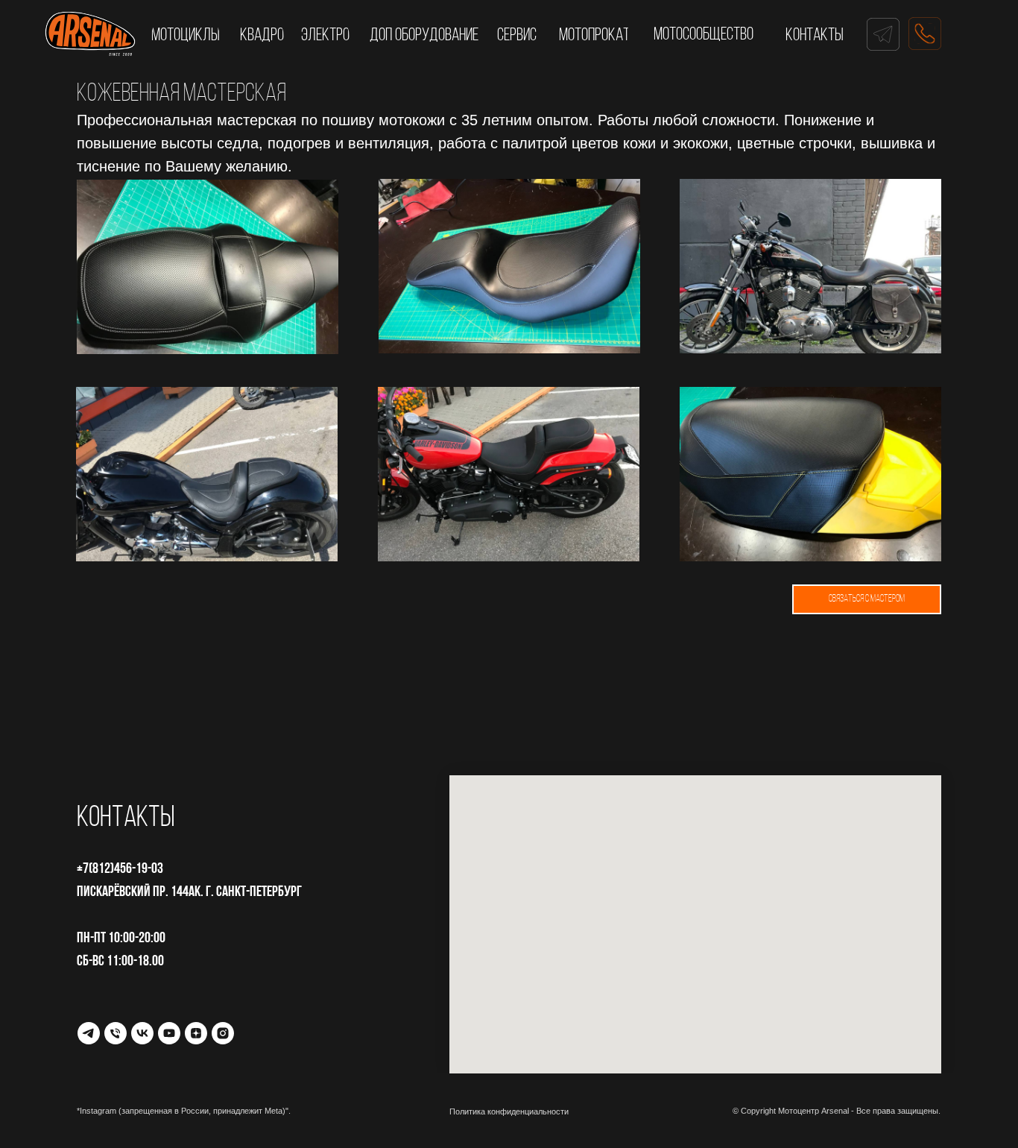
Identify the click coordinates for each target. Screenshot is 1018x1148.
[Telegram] (89, 1033)
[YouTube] (169, 1033)
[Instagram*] (223, 1033)
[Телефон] (115, 1033)
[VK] (142, 1033)
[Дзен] (196, 1033)
